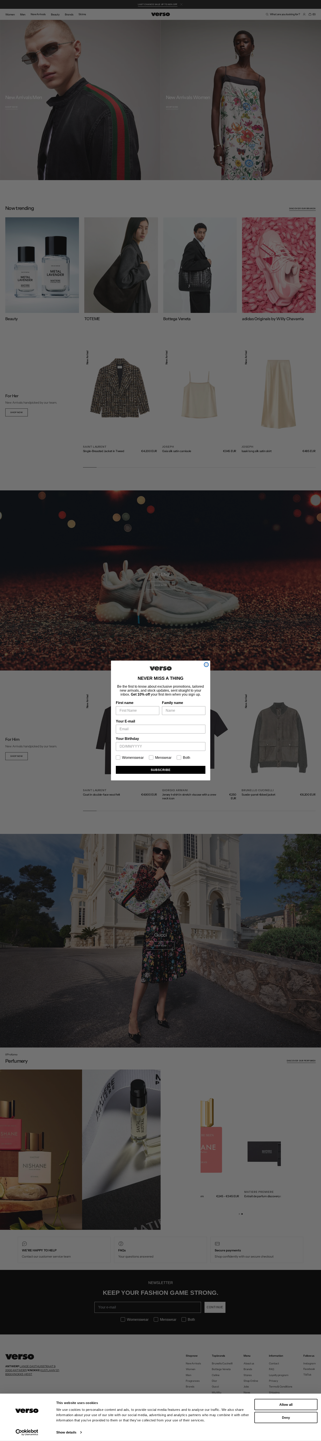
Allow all (286, 1404)
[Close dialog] (206, 664)
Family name (172, 703)
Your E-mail (125, 721)
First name (124, 703)
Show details (66, 1432)
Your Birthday (127, 739)
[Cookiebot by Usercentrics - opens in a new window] (27, 1432)
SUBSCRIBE (161, 770)
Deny (286, 1417)
